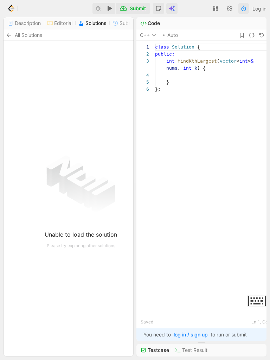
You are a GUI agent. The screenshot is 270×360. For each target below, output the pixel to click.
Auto (172, 35)
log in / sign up (191, 335)
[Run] (109, 8)
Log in (259, 9)
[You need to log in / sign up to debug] (98, 8)
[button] (158, 8)
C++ (145, 35)
